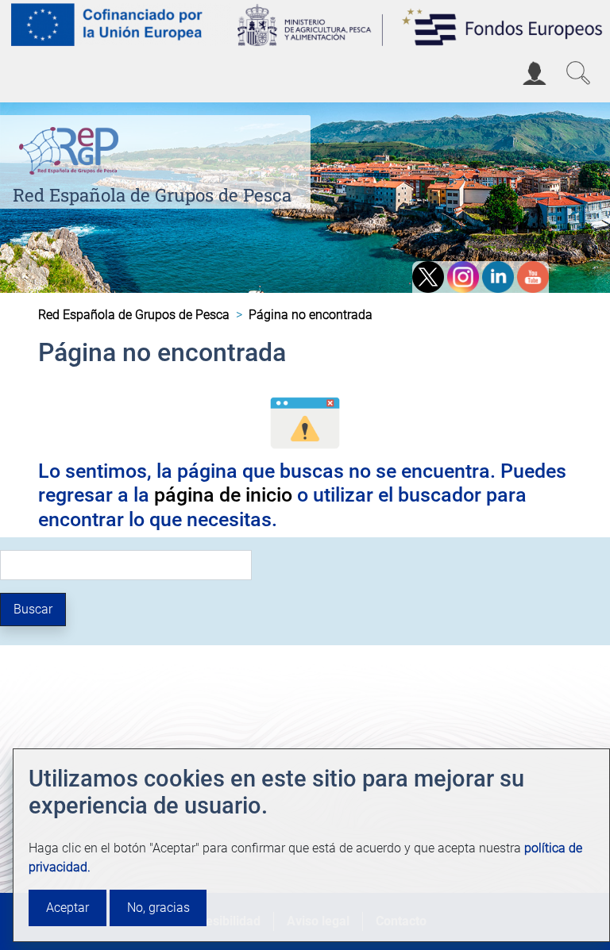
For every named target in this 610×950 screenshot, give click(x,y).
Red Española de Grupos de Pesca (152, 194)
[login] (534, 73)
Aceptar (67, 907)
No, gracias (158, 907)
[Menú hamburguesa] (27, 75)
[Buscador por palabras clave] (578, 73)
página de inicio (223, 494)
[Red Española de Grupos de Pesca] (72, 147)
